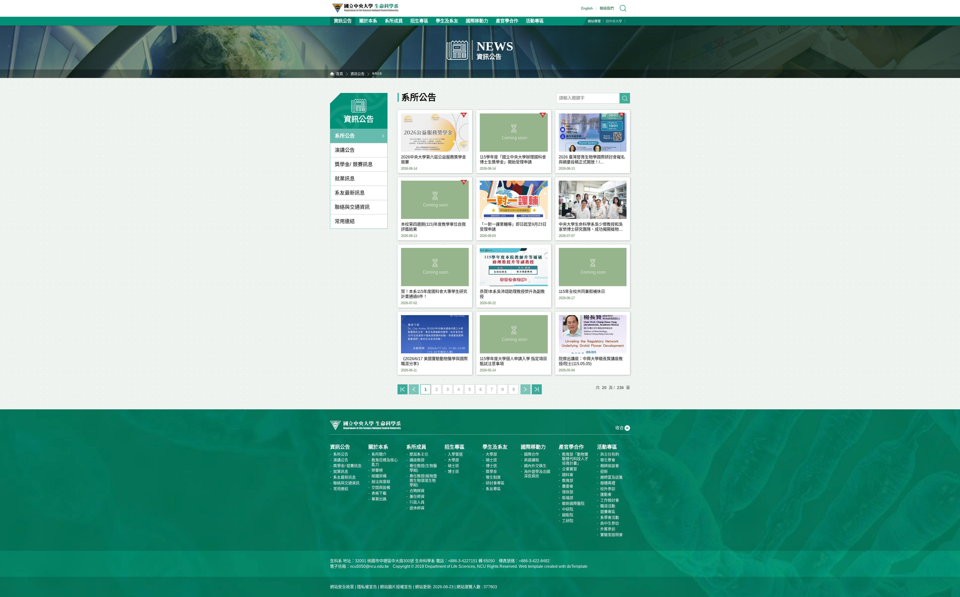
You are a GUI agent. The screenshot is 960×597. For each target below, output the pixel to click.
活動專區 (535, 20)
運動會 (606, 494)
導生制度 (493, 477)
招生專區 (419, 20)
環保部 (567, 492)
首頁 (339, 74)
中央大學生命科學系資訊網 (368, 8)
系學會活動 (609, 517)
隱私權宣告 (367, 587)
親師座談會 (609, 466)
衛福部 (567, 498)
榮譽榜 (377, 470)
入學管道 (455, 454)
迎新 (604, 471)
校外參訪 (607, 489)
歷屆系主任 (419, 454)
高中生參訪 (609, 523)
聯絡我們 (607, 8)
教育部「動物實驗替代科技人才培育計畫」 (575, 458)
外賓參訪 (607, 529)
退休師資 (417, 508)
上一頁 (414, 389)
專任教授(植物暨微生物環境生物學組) (423, 480)
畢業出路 (379, 499)
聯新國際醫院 (573, 503)
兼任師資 (417, 496)
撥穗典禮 (607, 483)
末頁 (537, 389)
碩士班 (453, 466)
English (587, 8)
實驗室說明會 (611, 535)
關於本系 (368, 20)
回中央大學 (614, 21)
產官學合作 (507, 20)
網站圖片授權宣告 (396, 587)
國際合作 (531, 454)
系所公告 (345, 136)
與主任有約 (609, 454)
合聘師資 (417, 491)
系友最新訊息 (350, 193)
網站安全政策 (342, 587)
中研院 (567, 509)
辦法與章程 (381, 482)
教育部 (567, 480)
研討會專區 (495, 483)
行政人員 (417, 502)
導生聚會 (607, 460)
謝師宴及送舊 (611, 477)
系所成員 (394, 20)
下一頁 (525, 389)
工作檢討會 (609, 500)
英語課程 (531, 460)
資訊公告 (343, 20)
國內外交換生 (535, 466)
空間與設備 (381, 487)
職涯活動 (607, 506)
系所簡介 (379, 454)
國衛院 (567, 515)
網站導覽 (594, 21)
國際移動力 (477, 20)
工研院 (567, 521)
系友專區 (493, 489)
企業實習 (569, 469)
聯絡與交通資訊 (352, 207)
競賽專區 (607, 512)
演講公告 (345, 150)
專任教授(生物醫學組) (423, 468)
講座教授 (417, 460)
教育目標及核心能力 (385, 462)
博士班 (453, 471)
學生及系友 (447, 20)
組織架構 (379, 476)
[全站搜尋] (623, 8)
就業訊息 (345, 178)
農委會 (567, 486)
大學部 (453, 460)
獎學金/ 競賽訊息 (354, 164)
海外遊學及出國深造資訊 (537, 473)
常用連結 (345, 221)
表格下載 (379, 493)
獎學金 (491, 471)
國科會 (567, 475)
